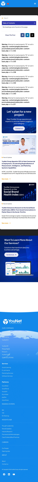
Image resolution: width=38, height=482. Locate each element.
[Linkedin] (9, 474)
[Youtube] (14, 474)
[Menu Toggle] (35, 3)
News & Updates (7, 157)
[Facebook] (4, 474)
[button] (34, 23)
